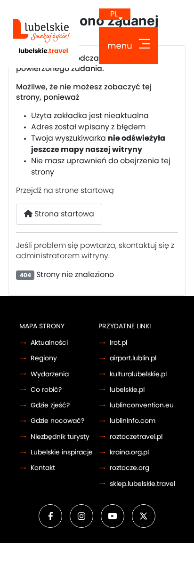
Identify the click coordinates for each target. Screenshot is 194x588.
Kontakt (43, 467)
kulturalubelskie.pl (138, 374)
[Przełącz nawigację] (128, 45)
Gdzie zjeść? (50, 405)
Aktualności (49, 342)
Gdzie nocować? (57, 420)
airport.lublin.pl (133, 358)
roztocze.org (129, 467)
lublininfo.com (132, 420)
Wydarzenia (50, 374)
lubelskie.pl (127, 389)
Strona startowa (63, 214)
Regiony (44, 358)
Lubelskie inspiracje (62, 452)
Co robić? (46, 389)
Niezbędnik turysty (60, 436)
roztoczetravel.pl (136, 436)
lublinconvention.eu (142, 405)
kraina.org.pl (129, 452)
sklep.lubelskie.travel (142, 483)
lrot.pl (118, 342)
